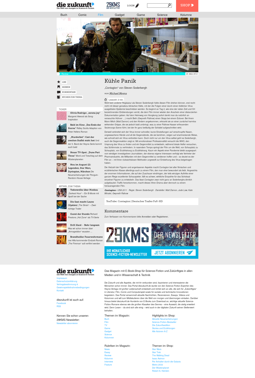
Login (131, 6)
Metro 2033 (157, 364)
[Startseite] (75, 5)
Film (100, 15)
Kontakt (60, 290)
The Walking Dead (160, 355)
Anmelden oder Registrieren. (155, 216)
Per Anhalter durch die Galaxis (166, 361)
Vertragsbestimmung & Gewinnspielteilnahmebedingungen (73, 286)
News (107, 349)
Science (162, 15)
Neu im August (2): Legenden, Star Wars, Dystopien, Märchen (79, 168)
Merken (66, 87)
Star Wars (156, 349)
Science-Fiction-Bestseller (164, 322)
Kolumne (186, 15)
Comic (82, 15)
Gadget (120, 15)
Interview (108, 361)
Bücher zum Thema (72, 97)
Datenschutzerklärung (67, 281)
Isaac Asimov (158, 358)
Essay (107, 352)
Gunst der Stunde (80, 214)
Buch (64, 15)
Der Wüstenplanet (160, 367)
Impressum (62, 278)
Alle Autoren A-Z (159, 331)
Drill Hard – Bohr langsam (84, 225)
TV (105, 325)
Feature (108, 364)
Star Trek (156, 352)
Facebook (61, 303)
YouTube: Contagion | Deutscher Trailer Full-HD (134, 201)
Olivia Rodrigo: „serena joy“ (85, 113)
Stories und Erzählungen (163, 328)
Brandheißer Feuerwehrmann (86, 237)
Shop (185, 5)
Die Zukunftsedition (161, 325)
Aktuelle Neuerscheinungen (165, 318)
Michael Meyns (118, 93)
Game (141, 15)
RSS (59, 306)
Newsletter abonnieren (67, 323)
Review (107, 355)
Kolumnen (109, 337)
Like (64, 82)
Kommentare (69, 92)
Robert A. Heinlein (160, 370)
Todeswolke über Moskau (84, 190)
